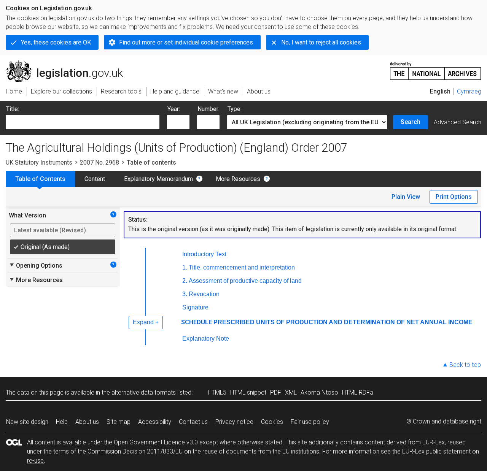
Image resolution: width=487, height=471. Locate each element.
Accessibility (154, 421)
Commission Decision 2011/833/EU (135, 451)
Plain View (406, 196)
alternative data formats (143, 392)
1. (184, 267)
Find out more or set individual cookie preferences (186, 42)
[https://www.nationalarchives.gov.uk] (435, 68)
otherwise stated (259, 442)
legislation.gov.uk (68, 63)
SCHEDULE (196, 322)
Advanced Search (457, 122)
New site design (27, 421)
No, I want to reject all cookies (321, 42)
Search (410, 121)
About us (87, 421)
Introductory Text (204, 254)
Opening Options (35, 265)
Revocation (204, 294)
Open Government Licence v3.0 (156, 442)
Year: (173, 109)
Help (62, 421)
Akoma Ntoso (319, 392)
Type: (235, 109)
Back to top (465, 364)
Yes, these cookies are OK (56, 42)
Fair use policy (310, 421)
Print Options (454, 196)
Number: (208, 109)
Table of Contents (40, 178)
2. (184, 281)
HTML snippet (248, 392)
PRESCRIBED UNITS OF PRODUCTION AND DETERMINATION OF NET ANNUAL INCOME (343, 322)
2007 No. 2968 (99, 162)
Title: (12, 109)
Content (94, 178)
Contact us (193, 421)
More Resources (238, 178)
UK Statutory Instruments (39, 162)
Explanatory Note (205, 338)
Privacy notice (234, 421)
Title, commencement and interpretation (242, 267)
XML (291, 392)
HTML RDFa (357, 392)
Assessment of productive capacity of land (245, 281)
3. (184, 294)
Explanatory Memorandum (158, 178)
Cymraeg (469, 91)
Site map (119, 421)
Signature (195, 307)
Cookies (272, 421)
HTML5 (217, 392)
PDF (275, 392)
